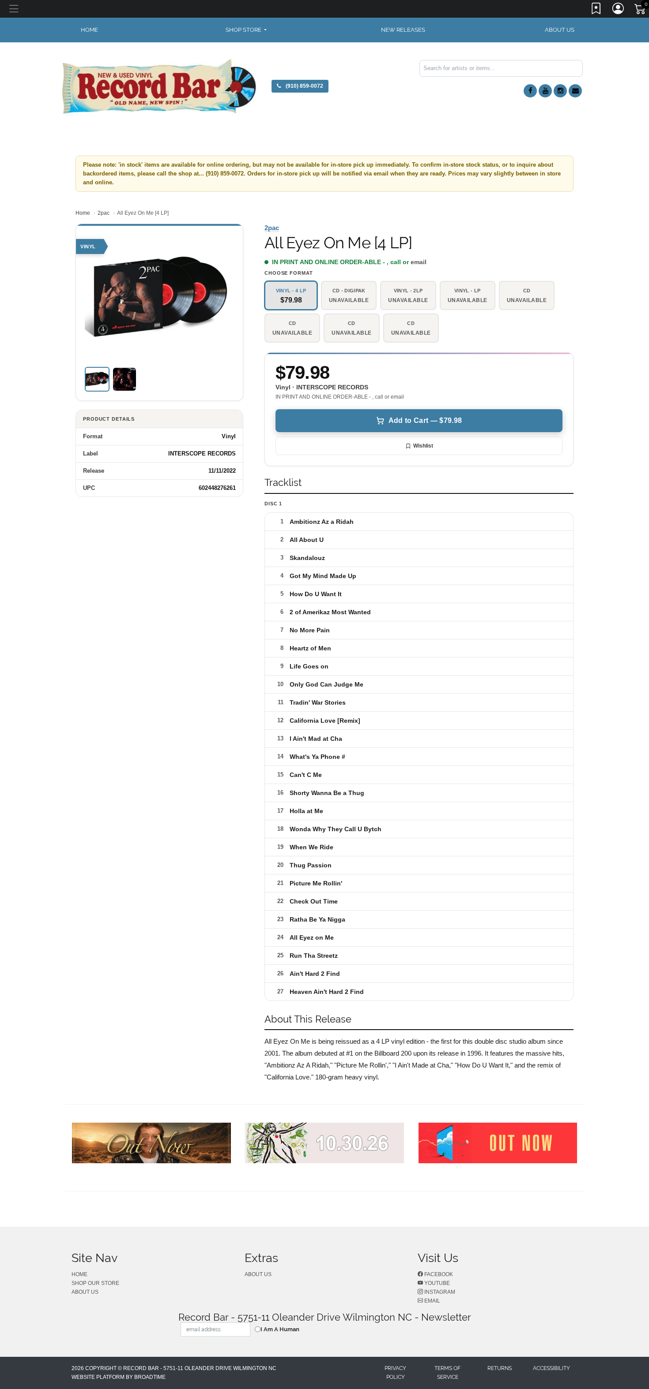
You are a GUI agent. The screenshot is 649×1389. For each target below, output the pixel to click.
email (418, 261)
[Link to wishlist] (596, 10)
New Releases (403, 29)
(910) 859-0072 (303, 86)
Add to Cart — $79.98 (425, 420)
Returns (499, 1368)
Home (82, 213)
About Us (559, 29)
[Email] (575, 90)
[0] (640, 10)
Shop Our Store (95, 1283)
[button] (246, 30)
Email (431, 1301)
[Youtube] (545, 90)
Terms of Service (447, 1372)
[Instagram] (560, 90)
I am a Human (279, 1329)
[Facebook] (530, 90)
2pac (103, 213)
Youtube (436, 1283)
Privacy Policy (395, 1372)
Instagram (439, 1292)
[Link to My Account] (618, 10)
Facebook (438, 1274)
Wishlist (423, 446)
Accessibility (551, 1368)
